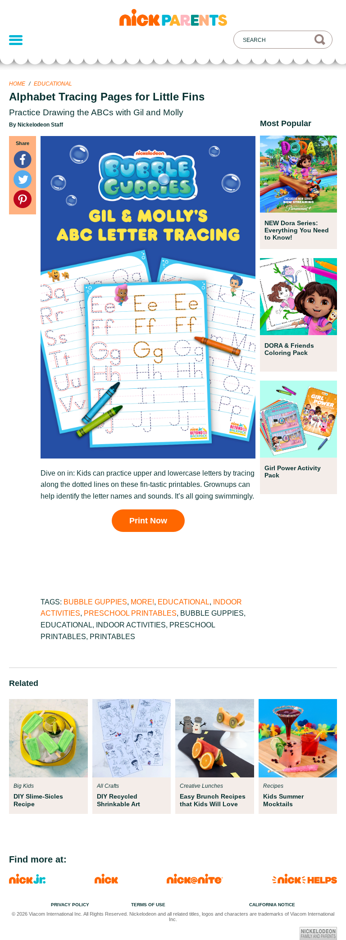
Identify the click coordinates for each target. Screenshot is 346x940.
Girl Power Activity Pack (292, 471)
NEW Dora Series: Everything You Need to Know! (296, 230)
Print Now (148, 520)
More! (142, 602)
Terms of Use (148, 904)
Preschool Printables (130, 613)
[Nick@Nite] (195, 881)
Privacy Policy (70, 904)
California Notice (272, 904)
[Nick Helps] (304, 881)
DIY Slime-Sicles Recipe (38, 800)
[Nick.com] (106, 881)
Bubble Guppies (95, 602)
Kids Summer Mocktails (283, 800)
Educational (53, 84)
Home (17, 84)
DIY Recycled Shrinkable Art (118, 800)
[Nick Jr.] (27, 881)
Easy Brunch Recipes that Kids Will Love (213, 800)
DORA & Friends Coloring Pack (289, 349)
